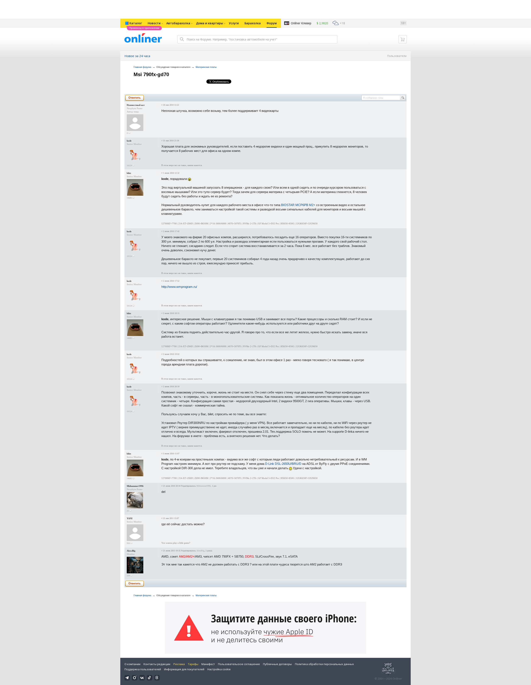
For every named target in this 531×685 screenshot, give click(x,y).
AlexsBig (131, 550)
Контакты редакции (157, 664)
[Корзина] (402, 39)
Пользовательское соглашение (239, 664)
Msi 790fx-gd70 (151, 74)
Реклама (179, 664)
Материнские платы (206, 67)
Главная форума (142, 67)
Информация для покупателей (184, 669)
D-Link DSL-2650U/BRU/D (283, 463)
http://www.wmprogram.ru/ (179, 286)
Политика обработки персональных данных (324, 664)
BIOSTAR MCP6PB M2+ (298, 205)
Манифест (208, 664)
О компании (132, 664)
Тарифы (193, 664)
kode (129, 140)
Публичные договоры (277, 664)
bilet (129, 173)
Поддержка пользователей (142, 669)
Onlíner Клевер (301, 23)
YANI (129, 518)
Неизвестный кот (136, 105)
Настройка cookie (219, 669)
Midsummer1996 (135, 486)
